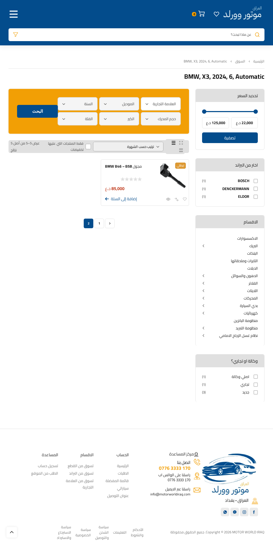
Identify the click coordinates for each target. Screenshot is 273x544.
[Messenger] (234, 512)
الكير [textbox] (131, 118)
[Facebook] (254, 512)
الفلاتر (253, 283)
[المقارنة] (175, 199)
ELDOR (243, 197)
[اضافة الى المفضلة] (185, 199)
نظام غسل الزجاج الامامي (238, 335)
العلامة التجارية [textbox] (164, 103)
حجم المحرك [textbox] (167, 118)
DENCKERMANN (235, 189)
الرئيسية (258, 61)
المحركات (251, 298)
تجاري (244, 384)
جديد (245, 392)
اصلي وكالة (240, 377)
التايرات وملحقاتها (244, 261)
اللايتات (252, 290)
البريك (253, 246)
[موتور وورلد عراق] (242, 14)
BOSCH (243, 181)
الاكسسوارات (247, 238)
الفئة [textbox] (89, 118)
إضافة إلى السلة (124, 199)
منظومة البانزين (246, 320)
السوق (240, 61)
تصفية (229, 138)
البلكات (252, 253)
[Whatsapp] (225, 512)
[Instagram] (244, 512)
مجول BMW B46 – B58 (123, 166)
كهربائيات (251, 313)
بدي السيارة (249, 305)
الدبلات (252, 268)
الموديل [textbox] (128, 103)
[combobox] (160, 103)
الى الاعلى (11, 532)
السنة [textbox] (88, 103)
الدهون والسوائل (244, 276)
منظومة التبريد (247, 328)
